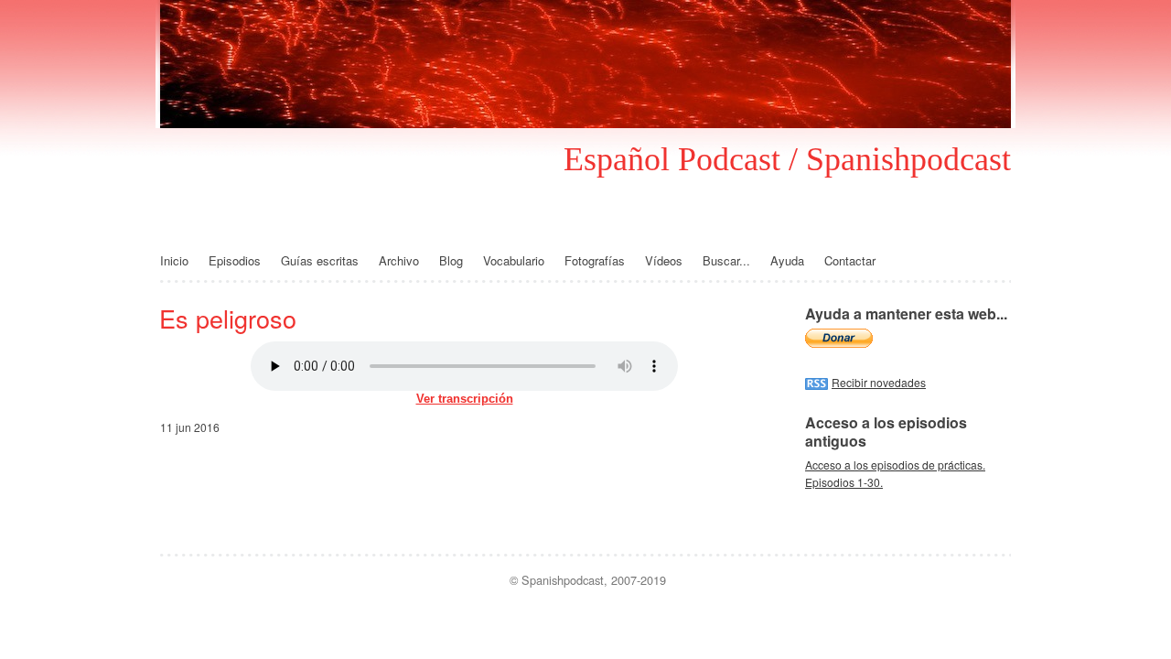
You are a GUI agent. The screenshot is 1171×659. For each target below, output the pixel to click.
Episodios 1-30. (844, 482)
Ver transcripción (464, 398)
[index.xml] (818, 382)
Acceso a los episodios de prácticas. (895, 464)
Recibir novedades (879, 382)
